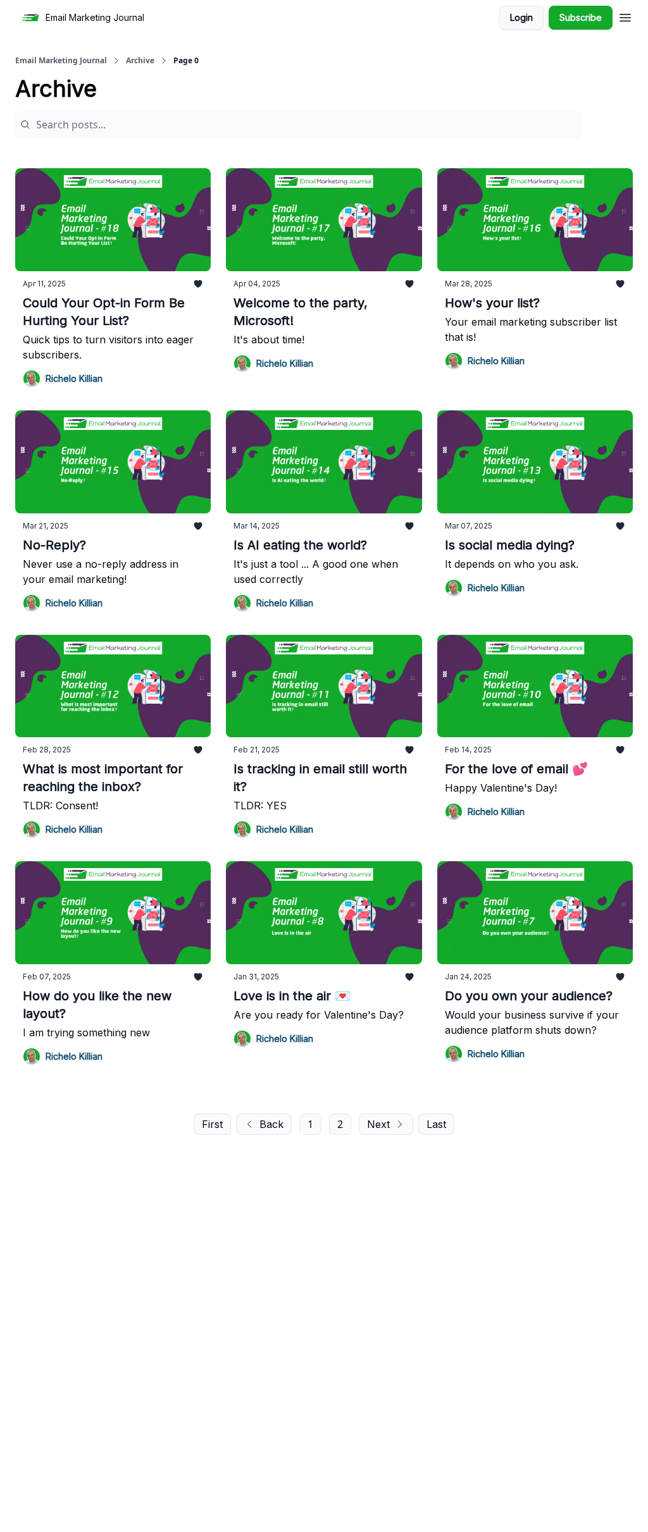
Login (521, 17)
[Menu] (625, 15)
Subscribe (580, 17)
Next (378, 1124)
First (212, 1124)
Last (436, 1124)
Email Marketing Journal (61, 61)
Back (271, 1124)
